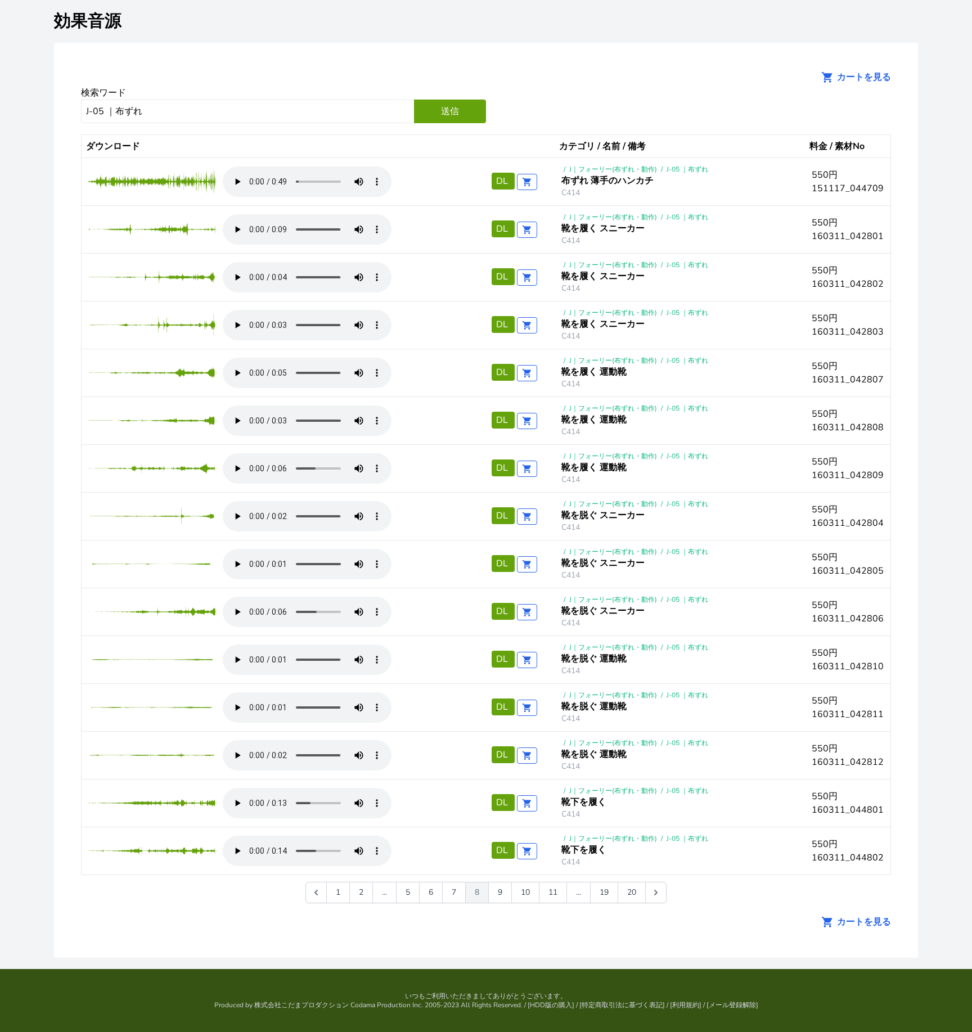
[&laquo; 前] (316, 892)
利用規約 (685, 1005)
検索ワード (103, 93)
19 (604, 892)
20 (631, 892)
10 (525, 892)
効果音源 (88, 21)
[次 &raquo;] (656, 892)
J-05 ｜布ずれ (687, 169)
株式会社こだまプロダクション (301, 1005)
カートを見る (863, 77)
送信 (450, 111)
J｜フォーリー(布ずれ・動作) (613, 169)
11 (552, 892)
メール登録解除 (732, 1005)
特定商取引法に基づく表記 (622, 1005)
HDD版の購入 (551, 1005)
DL (503, 181)
